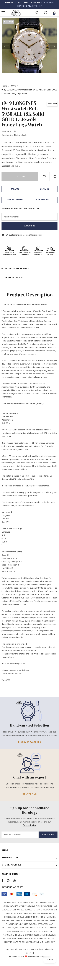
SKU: (4, 131)
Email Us (44, 189)
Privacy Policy (29, 825)
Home (4, 86)
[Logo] (16, 13)
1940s (13, 86)
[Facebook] (4, 880)
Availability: (7, 135)
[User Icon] (46, 13)
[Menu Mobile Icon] (3, 13)
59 (7, 235)
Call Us (14, 189)
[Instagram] (10, 880)
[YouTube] (16, 880)
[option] (29, 45)
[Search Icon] (37, 12)
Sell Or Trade (15, 200)
